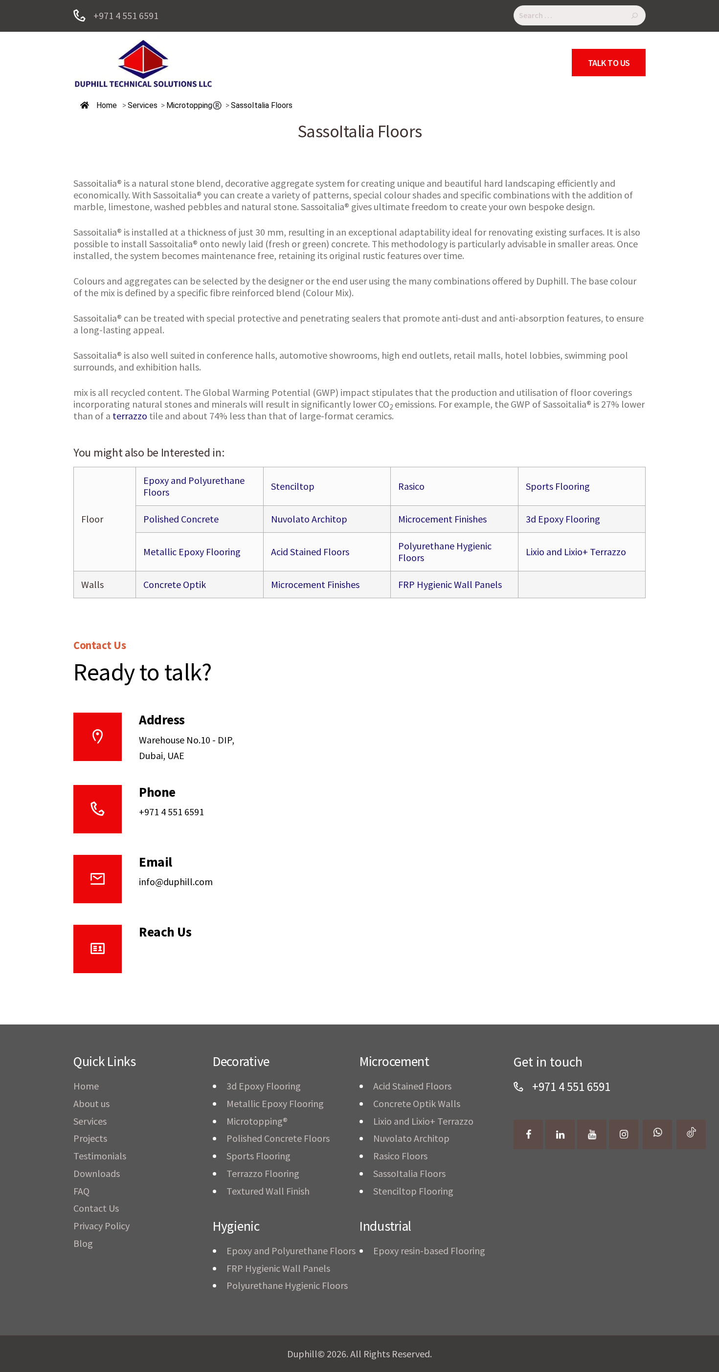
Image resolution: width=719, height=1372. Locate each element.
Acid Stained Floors (310, 551)
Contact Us (96, 1208)
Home (105, 105)
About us (91, 1103)
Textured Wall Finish (268, 1191)
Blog (83, 1243)
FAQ (81, 1191)
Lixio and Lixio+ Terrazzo (576, 551)
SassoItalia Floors (409, 1173)
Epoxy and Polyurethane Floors (194, 486)
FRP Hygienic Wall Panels (450, 584)
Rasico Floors (400, 1156)
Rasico (411, 486)
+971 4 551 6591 (171, 812)
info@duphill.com (176, 881)
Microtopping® (257, 1121)
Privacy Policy (101, 1226)
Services (90, 1121)
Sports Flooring (558, 486)
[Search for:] (580, 16)
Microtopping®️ (194, 105)
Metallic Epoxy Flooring (192, 551)
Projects (90, 1138)
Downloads (96, 1173)
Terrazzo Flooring (262, 1173)
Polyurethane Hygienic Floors (445, 552)
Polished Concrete (181, 519)
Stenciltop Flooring (413, 1191)
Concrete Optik (174, 584)
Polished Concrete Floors (278, 1138)
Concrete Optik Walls (416, 1103)
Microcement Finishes (442, 519)
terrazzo (129, 416)
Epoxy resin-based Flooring (429, 1250)
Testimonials (99, 1156)
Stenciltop (293, 486)
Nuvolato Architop (309, 519)
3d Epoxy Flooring (563, 519)
